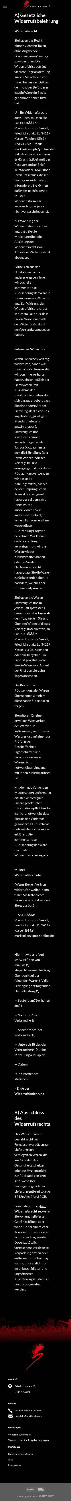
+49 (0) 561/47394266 (28, 1410)
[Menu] (5, 6)
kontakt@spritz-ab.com (29, 1416)
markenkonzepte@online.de (34, 149)
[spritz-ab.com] (35, 6)
